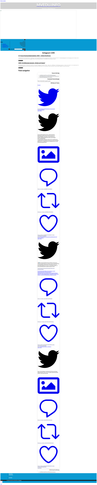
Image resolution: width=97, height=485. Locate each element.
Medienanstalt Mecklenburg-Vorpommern (47, 108)
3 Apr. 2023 (40, 110)
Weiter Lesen (20, 60)
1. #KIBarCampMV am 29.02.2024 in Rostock (48, 75)
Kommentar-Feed (5, 46)
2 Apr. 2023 (40, 347)
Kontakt (23, 46)
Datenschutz (11, 474)
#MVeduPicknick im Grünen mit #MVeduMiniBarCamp (49, 76)
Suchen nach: (12, 49)
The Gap (19, 480)
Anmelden (4, 44)
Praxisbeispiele (22, 44)
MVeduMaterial (22, 43)
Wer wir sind (23, 45)
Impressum (11, 473)
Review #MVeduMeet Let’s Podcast (46, 77)
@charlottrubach (41, 237)
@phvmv (49, 346)
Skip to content (3, 0)
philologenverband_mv (44, 346)
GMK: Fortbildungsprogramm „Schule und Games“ (31, 63)
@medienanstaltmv (41, 109)
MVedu (24, 41)
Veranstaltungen (22, 42)
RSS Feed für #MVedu (54, 469)
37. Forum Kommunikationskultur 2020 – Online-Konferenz (34, 55)
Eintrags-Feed (4, 45)
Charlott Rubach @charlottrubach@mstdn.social (48, 236)
